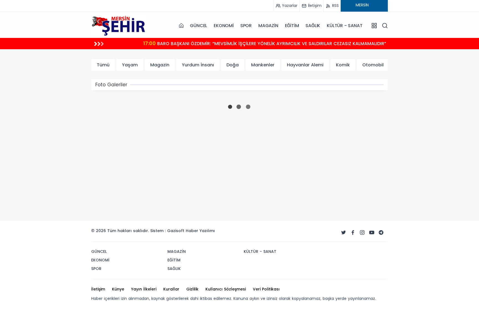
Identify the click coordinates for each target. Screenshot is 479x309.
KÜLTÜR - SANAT (344, 25)
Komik (343, 65)
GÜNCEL (198, 25)
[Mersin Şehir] (119, 25)
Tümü (103, 65)
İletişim (98, 289)
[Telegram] (381, 233)
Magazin (159, 65)
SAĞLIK (312, 25)
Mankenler (262, 65)
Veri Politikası (266, 289)
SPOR (246, 25)
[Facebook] (353, 233)
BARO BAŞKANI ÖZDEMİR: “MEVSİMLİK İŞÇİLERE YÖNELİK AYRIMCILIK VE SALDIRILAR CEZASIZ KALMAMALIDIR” (264, 43)
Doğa (232, 65)
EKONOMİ (224, 25)
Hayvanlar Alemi (305, 65)
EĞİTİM (292, 25)
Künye (118, 289)
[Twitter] (343, 233)
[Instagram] (362, 233)
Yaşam (130, 65)
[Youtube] (371, 233)
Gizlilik (192, 289)
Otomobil (373, 65)
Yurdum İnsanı (198, 65)
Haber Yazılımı (200, 230)
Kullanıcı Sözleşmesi (225, 289)
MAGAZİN (268, 25)
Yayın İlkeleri (143, 289)
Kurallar (171, 289)
